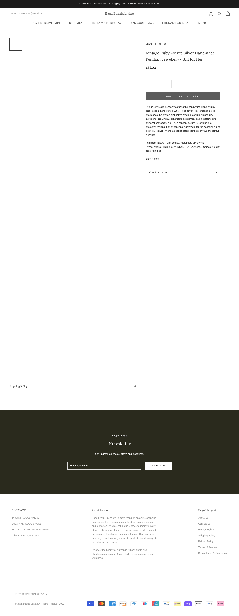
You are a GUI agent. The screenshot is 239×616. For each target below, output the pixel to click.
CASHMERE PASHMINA (47, 22)
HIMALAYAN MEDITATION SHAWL (31, 529)
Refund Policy (205, 541)
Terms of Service (207, 547)
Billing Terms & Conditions (212, 553)
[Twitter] (160, 44)
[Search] (219, 14)
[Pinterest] (165, 44)
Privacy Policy (206, 529)
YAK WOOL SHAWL (142, 22)
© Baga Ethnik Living (26, 604)
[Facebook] (155, 44)
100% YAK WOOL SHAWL (26, 523)
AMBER (201, 22)
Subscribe (158, 465)
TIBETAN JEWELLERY (175, 22)
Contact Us (204, 523)
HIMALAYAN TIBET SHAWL (106, 22)
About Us (203, 517)
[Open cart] (228, 13)
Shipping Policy (18, 386)
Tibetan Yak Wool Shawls (26, 535)
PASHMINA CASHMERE (25, 517)
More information (158, 172)
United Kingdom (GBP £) (24, 13)
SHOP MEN (76, 22)
